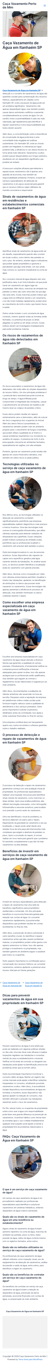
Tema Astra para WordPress (30, 1359)
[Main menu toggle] (44, 5)
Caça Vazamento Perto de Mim (19, 5)
